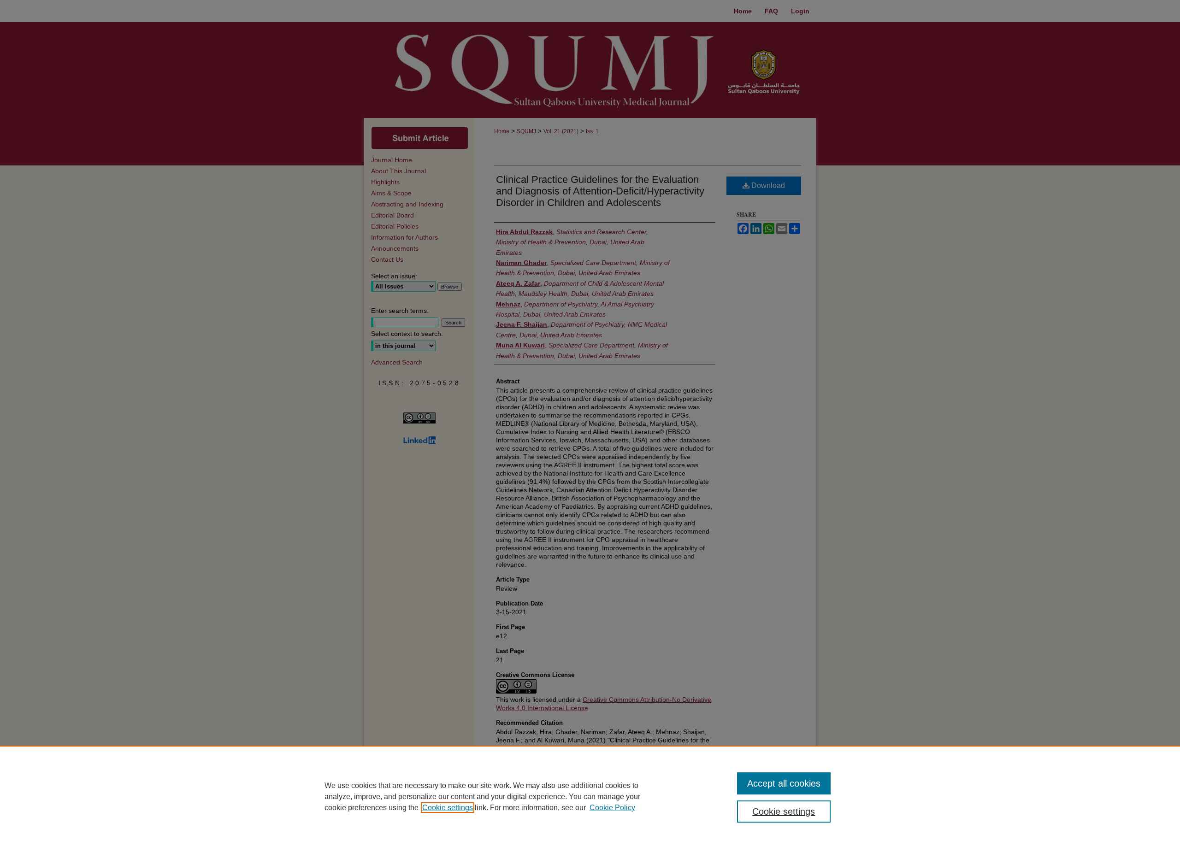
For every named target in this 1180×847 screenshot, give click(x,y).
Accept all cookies (783, 783)
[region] (590, 796)
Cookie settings (447, 808)
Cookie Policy (612, 808)
